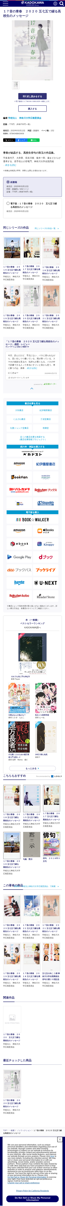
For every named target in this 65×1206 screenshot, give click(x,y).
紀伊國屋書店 (46, 410)
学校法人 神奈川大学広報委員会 (24, 118)
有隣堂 (46, 428)
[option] (13, 1027)
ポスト (10, 140)
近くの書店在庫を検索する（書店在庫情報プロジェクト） (32, 438)
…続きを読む (9, 165)
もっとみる (31, 768)
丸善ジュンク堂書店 (19, 428)
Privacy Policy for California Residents (32, 1191)
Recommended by (43, 776)
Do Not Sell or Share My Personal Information (27, 1177)
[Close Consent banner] (59, 1139)
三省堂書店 (46, 419)
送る (35, 140)
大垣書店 (19, 410)
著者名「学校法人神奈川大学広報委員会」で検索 (35, 886)
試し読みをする (34, 96)
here (52, 1156)
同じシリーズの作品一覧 (45, 228)
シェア (22, 140)
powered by (38, 384)
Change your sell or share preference (24, 1183)
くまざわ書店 (19, 419)
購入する (32, 108)
